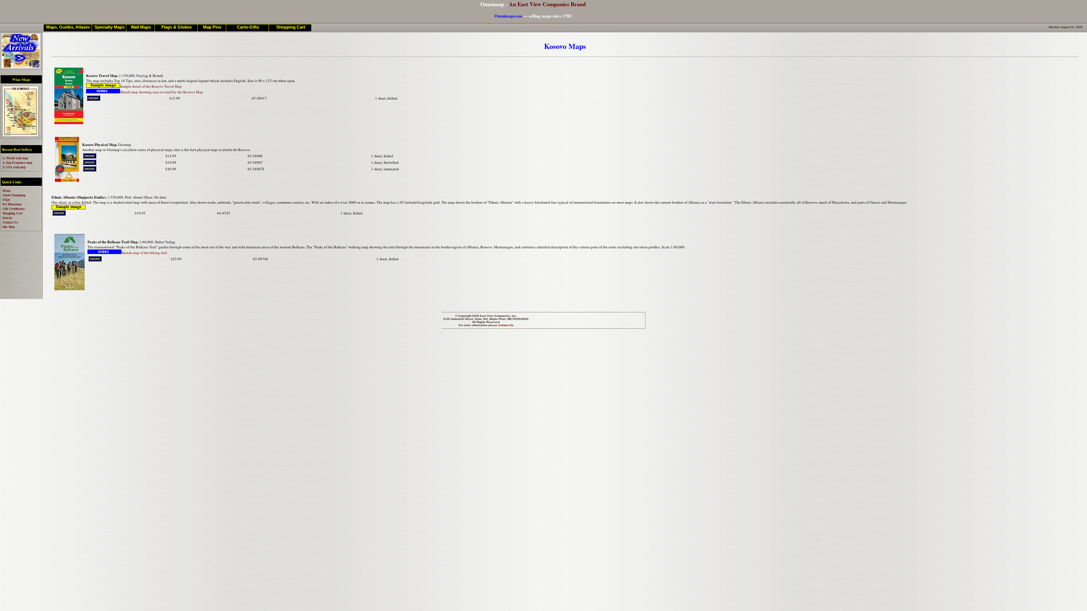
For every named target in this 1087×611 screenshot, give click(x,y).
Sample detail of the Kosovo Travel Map (151, 86)
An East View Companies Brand (547, 4)
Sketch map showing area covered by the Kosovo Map (161, 91)
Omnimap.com (508, 16)
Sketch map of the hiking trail (144, 252)
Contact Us (505, 325)
